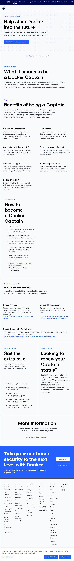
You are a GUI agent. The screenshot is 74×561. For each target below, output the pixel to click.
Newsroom (53, 524)
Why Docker (54, 498)
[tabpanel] (37, 253)
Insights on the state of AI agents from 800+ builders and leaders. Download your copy (39, 2)
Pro (40, 490)
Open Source (31, 507)
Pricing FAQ (42, 507)
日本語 (63, 490)
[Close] (71, 551)
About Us (53, 487)
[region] (37, 554)
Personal (41, 487)
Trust (51, 501)
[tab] (30, 56)
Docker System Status (52, 518)
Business (41, 496)
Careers (52, 541)
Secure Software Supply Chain (19, 518)
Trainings (29, 495)
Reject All (65, 557)
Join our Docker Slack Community (36, 437)
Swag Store (53, 527)
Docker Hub (7, 497)
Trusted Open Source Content (19, 511)
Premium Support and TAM (42, 501)
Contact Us (53, 544)
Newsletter (30, 515)
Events (52, 513)
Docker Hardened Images (7, 519)
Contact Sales (43, 510)
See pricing (62, 459)
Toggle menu (70, 8)
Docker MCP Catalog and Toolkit (8, 511)
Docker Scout (8, 501)
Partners (52, 510)
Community (30, 504)
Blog (51, 495)
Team (40, 493)
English (63, 487)
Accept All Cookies (51, 557)
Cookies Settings (8, 557)
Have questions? (63, 465)
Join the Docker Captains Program (16, 42)
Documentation (31, 487)
